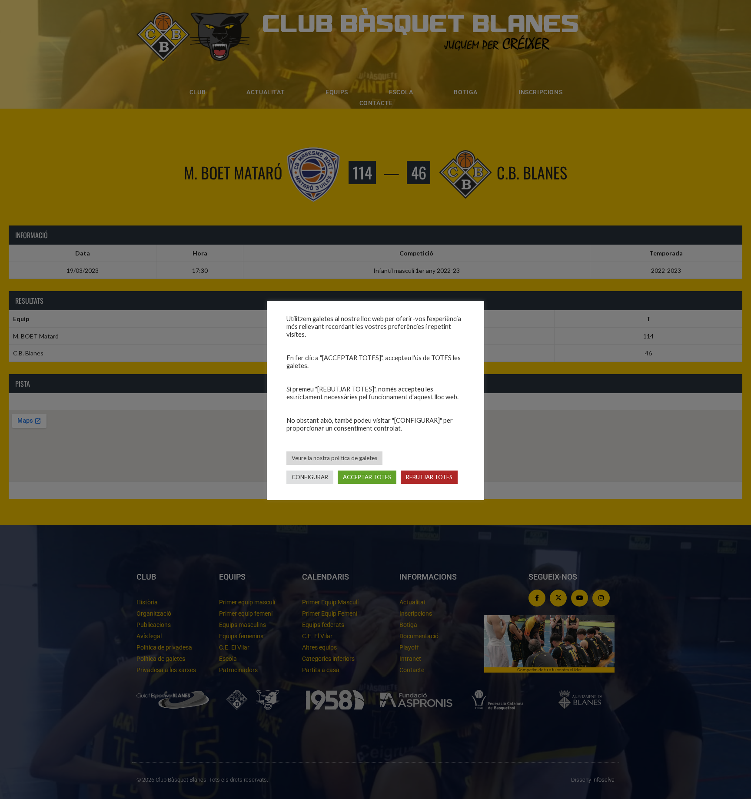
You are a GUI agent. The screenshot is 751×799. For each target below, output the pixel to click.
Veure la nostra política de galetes (334, 457)
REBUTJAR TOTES (429, 477)
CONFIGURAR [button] (310, 477)
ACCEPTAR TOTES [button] (367, 477)
